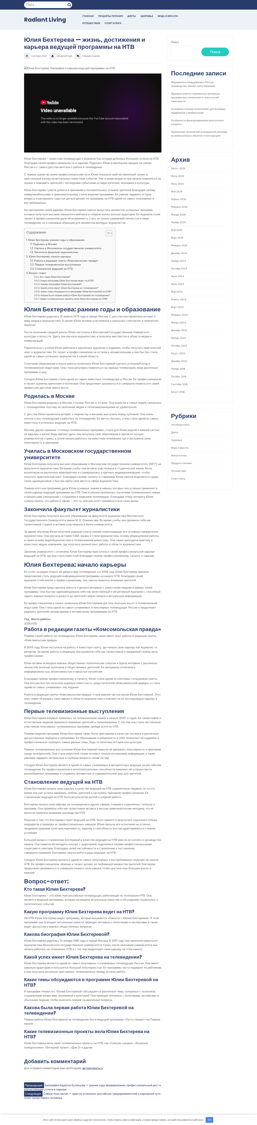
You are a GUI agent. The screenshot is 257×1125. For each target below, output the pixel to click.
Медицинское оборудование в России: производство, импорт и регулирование (193, 84)
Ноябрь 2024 (178, 261)
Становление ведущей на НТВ (54, 269)
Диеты (131, 16)
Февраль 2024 (179, 315)
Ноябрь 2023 (178, 338)
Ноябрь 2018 (178, 369)
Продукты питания (110, 16)
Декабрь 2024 (179, 253)
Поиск (70, 4)
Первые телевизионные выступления (58, 264)
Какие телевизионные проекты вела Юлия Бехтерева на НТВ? (74, 298)
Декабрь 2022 (179, 361)
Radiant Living (45, 20)
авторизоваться (92, 1068)
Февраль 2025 (179, 245)
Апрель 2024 (178, 299)
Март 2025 (177, 238)
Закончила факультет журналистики (56, 252)
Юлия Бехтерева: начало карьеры (50, 256)
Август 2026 (178, 168)
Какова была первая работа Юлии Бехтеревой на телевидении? (75, 295)
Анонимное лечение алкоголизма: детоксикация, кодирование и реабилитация (198, 111)
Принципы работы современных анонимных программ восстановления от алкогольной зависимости (195, 97)
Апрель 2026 (178, 199)
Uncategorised (180, 424)
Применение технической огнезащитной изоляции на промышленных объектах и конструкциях (199, 133)
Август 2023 (178, 353)
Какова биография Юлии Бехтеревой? (61, 284)
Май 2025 (176, 230)
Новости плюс (179, 455)
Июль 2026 (177, 176)
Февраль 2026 (179, 207)
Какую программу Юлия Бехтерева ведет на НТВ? (67, 280)
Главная (88, 16)
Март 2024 (177, 307)
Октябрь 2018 (178, 376)
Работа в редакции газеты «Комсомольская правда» (66, 260)
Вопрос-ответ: (37, 273)
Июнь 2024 (177, 284)
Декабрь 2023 (179, 330)
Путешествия (91, 23)
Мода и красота (168, 16)
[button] (107, 234)
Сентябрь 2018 (179, 384)
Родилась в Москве (45, 244)
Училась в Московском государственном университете (67, 248)
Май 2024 (176, 292)
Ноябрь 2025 (178, 222)
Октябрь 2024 (179, 268)
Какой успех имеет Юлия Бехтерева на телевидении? (69, 288)
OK (209, 1120)
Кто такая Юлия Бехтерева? (55, 276)
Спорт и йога (113, 23)
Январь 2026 (178, 214)
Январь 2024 (178, 322)
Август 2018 (178, 392)
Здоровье (146, 16)
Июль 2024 (177, 276)
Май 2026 (176, 191)
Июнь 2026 (177, 184)
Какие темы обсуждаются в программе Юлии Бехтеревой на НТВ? (76, 291)
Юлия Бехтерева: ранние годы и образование (56, 240)
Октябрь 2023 (179, 345)
